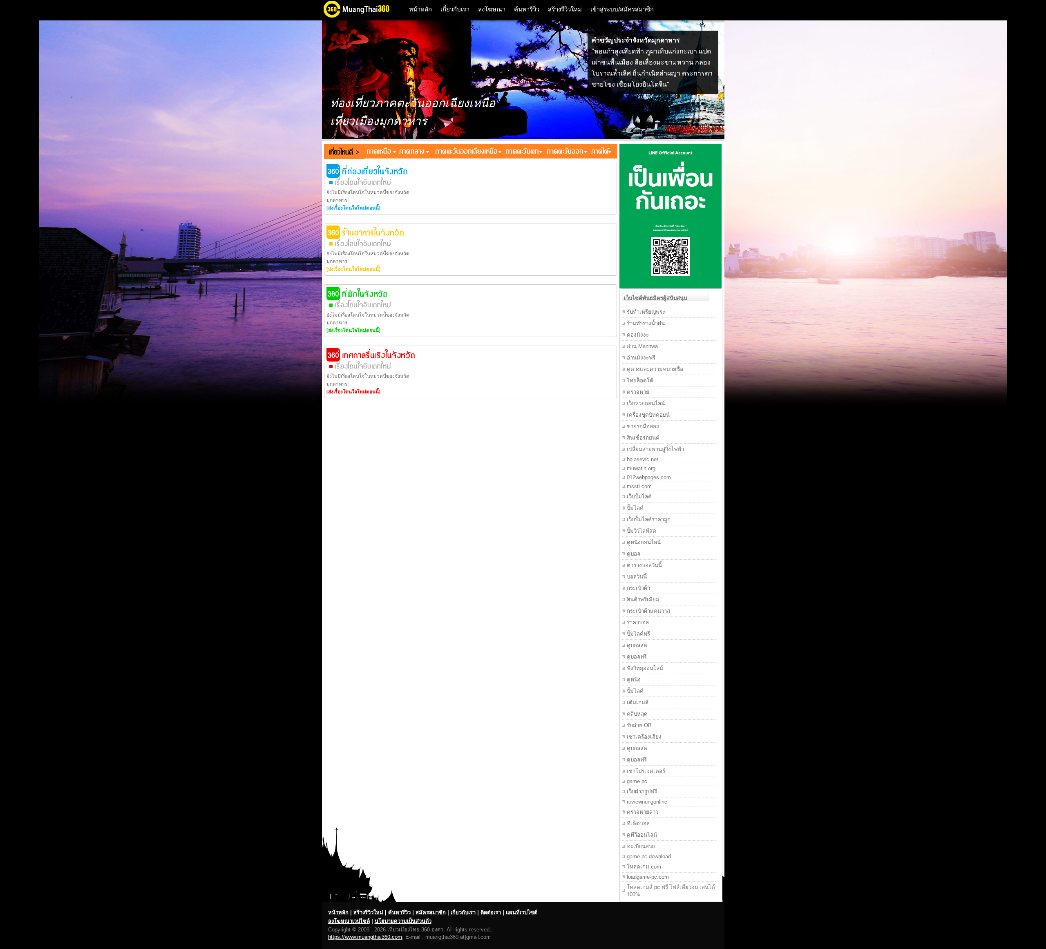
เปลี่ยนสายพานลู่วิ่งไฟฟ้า (655, 449)
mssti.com (639, 486)
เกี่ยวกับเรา (454, 9)
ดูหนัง (634, 680)
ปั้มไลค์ (635, 508)
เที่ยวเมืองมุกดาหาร (378, 121)
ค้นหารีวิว (526, 9)
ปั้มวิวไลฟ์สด (641, 531)
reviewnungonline (647, 802)
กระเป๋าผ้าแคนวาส (648, 611)
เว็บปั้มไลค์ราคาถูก (649, 519)
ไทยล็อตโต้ (640, 380)
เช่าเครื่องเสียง (644, 737)
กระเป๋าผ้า (638, 588)
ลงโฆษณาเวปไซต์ (349, 921)
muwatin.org (641, 468)
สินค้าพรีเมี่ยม (643, 599)
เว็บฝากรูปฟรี (642, 791)
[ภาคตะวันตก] (523, 151)
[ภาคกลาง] (412, 151)
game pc (637, 781)
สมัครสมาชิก (431, 912)
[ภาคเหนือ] (380, 151)
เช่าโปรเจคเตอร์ (646, 771)
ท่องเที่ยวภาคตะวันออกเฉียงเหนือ (412, 103)
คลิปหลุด (637, 714)
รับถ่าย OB (639, 725)
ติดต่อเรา (491, 912)
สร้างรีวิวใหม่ (565, 9)
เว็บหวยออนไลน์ (646, 403)
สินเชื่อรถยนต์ (643, 438)
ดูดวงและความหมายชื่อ (655, 369)
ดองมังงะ (638, 335)
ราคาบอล (638, 622)
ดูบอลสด (637, 645)
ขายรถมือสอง (643, 426)
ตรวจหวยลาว (642, 812)
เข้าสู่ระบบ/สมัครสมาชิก (622, 9)
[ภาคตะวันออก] (566, 151)
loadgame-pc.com (648, 877)
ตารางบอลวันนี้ (644, 565)
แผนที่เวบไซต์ (521, 912)
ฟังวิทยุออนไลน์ (645, 668)
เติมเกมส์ (637, 702)
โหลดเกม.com (644, 867)
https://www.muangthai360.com (365, 937)
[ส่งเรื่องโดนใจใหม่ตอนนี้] (353, 208)
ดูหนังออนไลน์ (644, 542)
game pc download (649, 856)
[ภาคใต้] (603, 151)
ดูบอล (633, 554)
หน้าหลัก (420, 9)
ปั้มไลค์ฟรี (638, 634)
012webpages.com (649, 477)
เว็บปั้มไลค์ (639, 496)
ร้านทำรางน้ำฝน (646, 323)
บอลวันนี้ (637, 577)
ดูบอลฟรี (637, 657)
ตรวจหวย (638, 392)
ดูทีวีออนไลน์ (642, 835)
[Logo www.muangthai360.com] (363, 16)
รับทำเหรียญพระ (646, 312)
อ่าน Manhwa (642, 346)
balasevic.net (642, 459)
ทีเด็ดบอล (638, 823)
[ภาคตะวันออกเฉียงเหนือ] (466, 151)
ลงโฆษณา (491, 9)
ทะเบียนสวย (641, 846)
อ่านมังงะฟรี (641, 358)
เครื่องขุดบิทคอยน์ (648, 415)
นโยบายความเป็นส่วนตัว (403, 921)
